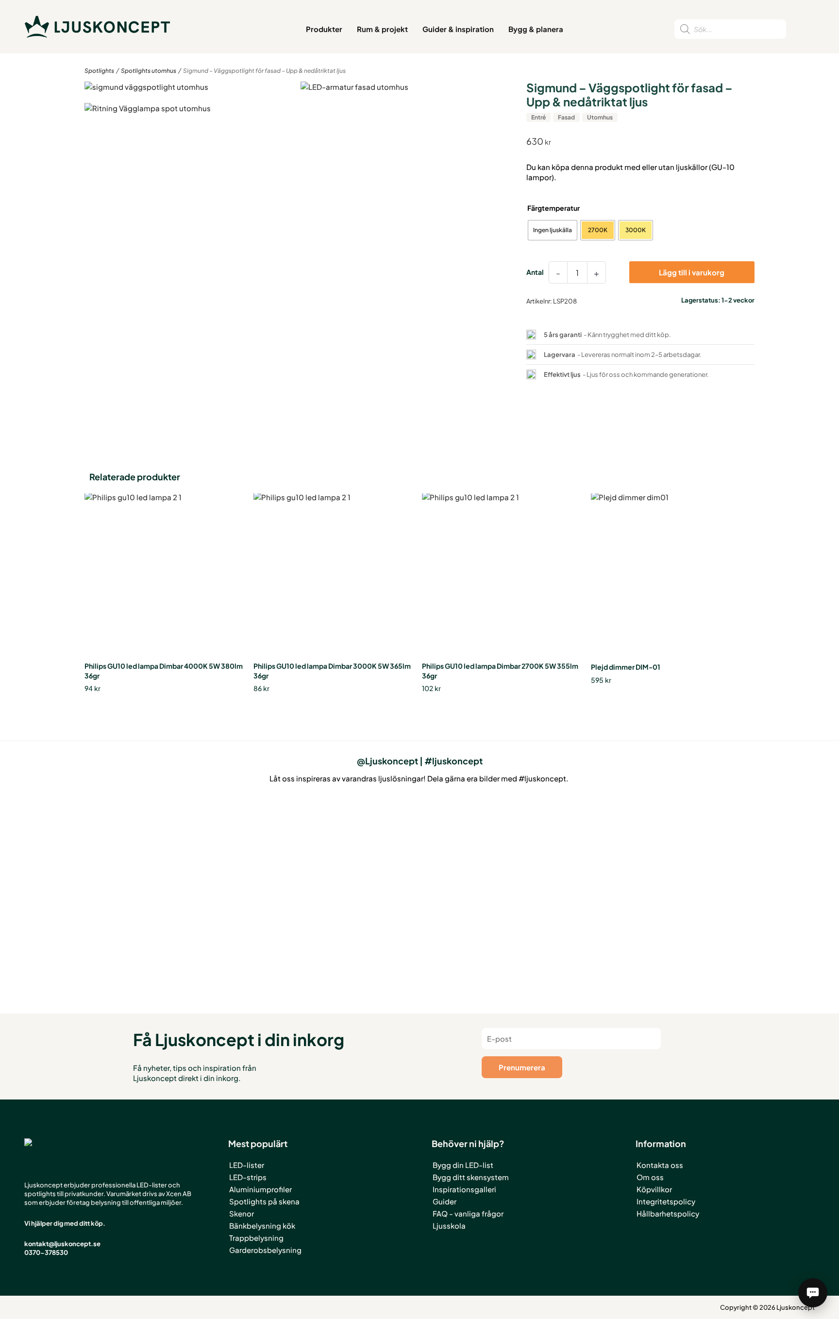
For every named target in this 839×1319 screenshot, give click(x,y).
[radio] (552, 230)
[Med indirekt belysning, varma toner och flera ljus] (693, 838)
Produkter (324, 29)
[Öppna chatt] (812, 1292)
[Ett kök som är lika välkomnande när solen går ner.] (283, 882)
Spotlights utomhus (148, 70)
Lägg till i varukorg (691, 272)
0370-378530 (46, 1252)
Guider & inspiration (458, 29)
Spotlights (99, 70)
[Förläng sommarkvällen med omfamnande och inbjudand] (419, 862)
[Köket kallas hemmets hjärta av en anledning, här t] (556, 867)
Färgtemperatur (553, 207)
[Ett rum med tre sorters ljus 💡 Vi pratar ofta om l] (146, 841)
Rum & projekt (382, 29)
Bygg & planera (535, 29)
